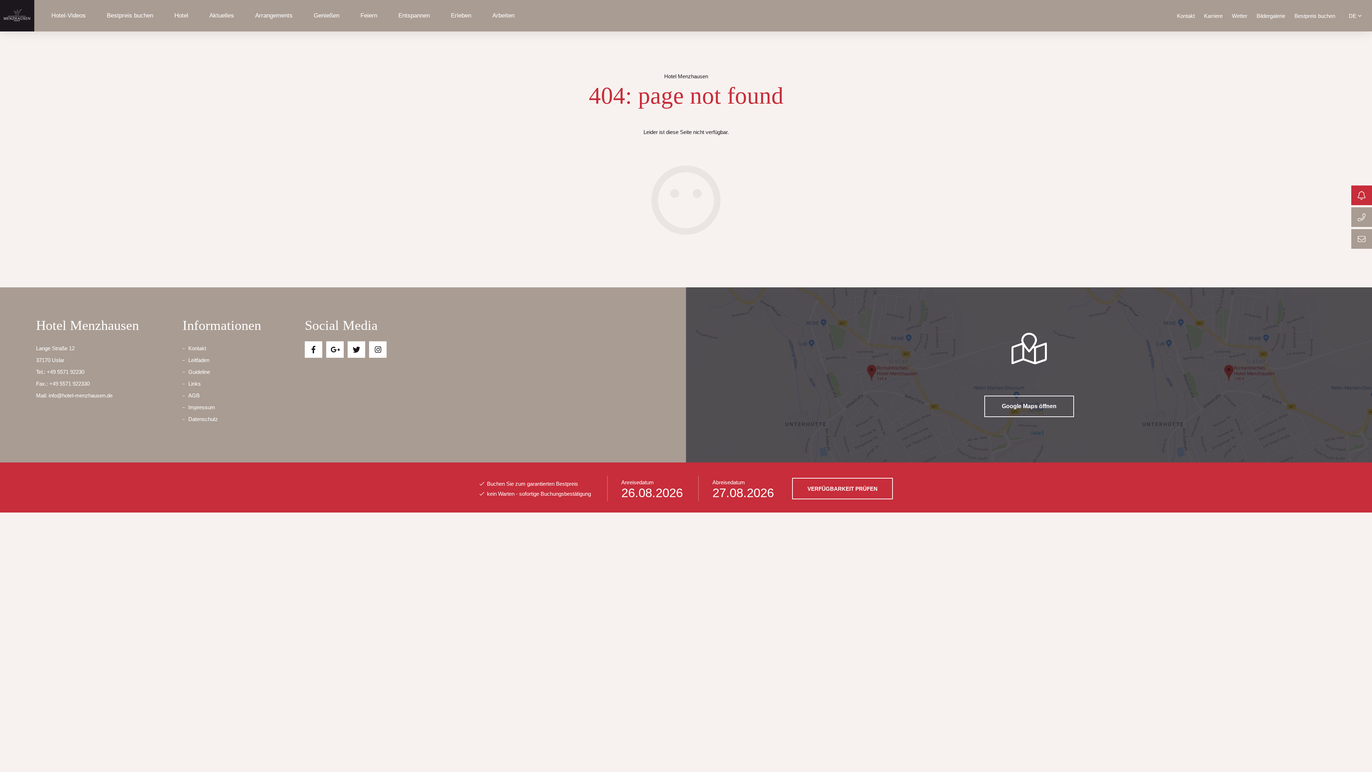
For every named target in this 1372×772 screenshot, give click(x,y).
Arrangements (274, 15)
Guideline (199, 372)
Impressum (201, 407)
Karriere (1213, 16)
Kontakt (1186, 16)
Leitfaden (198, 360)
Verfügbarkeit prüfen (842, 489)
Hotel (181, 15)
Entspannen (414, 15)
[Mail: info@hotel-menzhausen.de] (1361, 239)
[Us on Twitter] (356, 349)
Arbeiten (503, 15)
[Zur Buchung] (1361, 195)
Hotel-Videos (68, 15)
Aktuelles (221, 15)
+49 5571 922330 (69, 384)
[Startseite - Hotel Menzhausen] (17, 15)
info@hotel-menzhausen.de (81, 395)
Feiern (369, 15)
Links (194, 384)
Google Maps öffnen (1029, 406)
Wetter (1239, 16)
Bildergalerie (1271, 16)
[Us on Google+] (335, 349)
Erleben (461, 15)
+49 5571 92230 (65, 372)
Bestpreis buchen (130, 15)
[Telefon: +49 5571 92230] (1361, 217)
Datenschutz (203, 419)
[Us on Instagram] (378, 349)
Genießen (326, 15)
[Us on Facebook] (313, 349)
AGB (194, 395)
